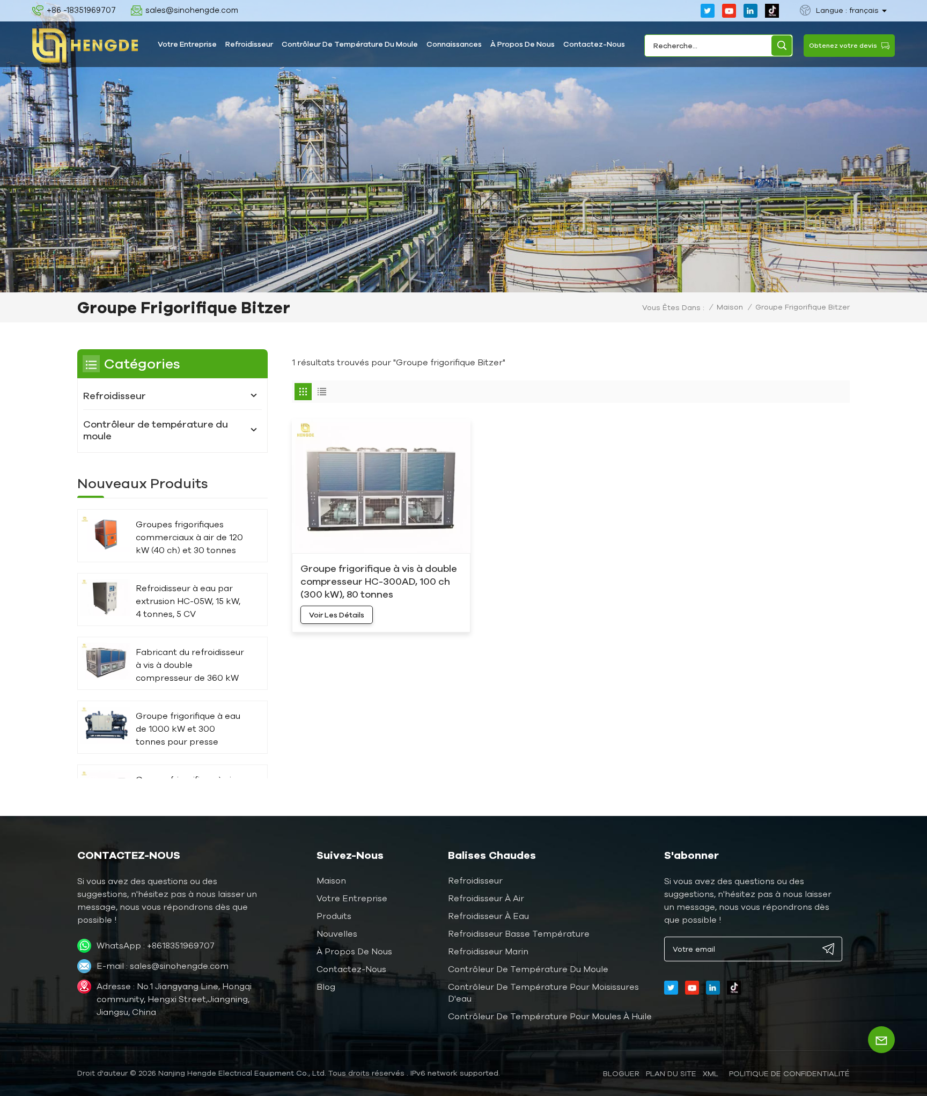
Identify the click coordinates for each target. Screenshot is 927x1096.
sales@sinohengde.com (191, 9)
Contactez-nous (594, 44)
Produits (334, 916)
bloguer (621, 1073)
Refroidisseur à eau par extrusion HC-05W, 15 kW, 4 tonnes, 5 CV (188, 601)
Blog (326, 986)
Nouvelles (337, 933)
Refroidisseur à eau (488, 916)
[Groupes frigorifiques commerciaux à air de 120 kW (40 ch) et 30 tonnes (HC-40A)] (105, 533)
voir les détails (336, 614)
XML (710, 1073)
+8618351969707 (181, 945)
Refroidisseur (249, 44)
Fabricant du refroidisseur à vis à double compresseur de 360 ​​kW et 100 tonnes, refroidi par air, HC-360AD (190, 665)
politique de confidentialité (789, 1073)
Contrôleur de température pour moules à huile (550, 1016)
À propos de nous (522, 44)
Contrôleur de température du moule (350, 44)
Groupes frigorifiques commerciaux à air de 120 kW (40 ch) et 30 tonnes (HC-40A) (189, 537)
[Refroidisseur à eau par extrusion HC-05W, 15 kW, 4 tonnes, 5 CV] (105, 597)
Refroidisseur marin (488, 951)
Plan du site (671, 1073)
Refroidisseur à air (486, 898)
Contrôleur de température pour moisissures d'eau (543, 992)
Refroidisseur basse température (519, 933)
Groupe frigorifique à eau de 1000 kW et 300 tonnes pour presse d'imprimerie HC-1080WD (188, 729)
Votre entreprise (187, 44)
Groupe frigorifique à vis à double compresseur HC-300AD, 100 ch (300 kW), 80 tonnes (378, 581)
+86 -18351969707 (81, 9)
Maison (730, 307)
